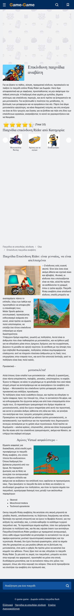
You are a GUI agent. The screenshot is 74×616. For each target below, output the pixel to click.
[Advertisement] (33, 36)
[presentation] (5, 140)
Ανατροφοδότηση (11, 609)
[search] (67, 586)
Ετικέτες (52, 605)
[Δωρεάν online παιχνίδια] (22, 4)
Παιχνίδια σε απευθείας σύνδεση (30, 605)
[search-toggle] (57, 4)
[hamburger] (4, 4)
